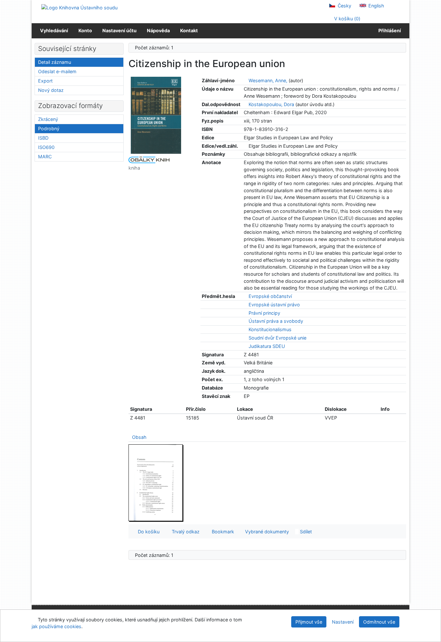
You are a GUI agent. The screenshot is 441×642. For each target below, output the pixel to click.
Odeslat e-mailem (57, 71)
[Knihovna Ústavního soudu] (79, 7)
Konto (85, 30)
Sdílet (305, 531)
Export (45, 81)
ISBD (43, 138)
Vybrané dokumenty (266, 531)
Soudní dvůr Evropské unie (277, 338)
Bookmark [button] (221, 531)
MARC (45, 156)
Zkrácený (48, 119)
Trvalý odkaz (184, 531)
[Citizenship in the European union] (155, 115)
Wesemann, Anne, (268, 80)
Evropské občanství (270, 296)
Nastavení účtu (119, 30)
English (375, 5)
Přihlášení (388, 30)
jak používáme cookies (56, 626)
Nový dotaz (51, 90)
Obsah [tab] (139, 437)
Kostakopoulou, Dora (271, 104)
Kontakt (189, 30)
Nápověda (158, 30)
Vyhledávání (54, 30)
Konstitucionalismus (270, 329)
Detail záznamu (54, 62)
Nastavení (343, 622)
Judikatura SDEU (267, 346)
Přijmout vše (308, 622)
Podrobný (48, 128)
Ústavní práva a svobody (276, 321)
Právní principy (264, 313)
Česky (343, 5)
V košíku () (346, 18)
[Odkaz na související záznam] (245, 80)
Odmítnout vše (379, 622)
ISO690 (46, 147)
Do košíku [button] (147, 531)
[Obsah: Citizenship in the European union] (155, 482)
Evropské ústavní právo (274, 304)
